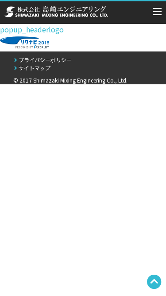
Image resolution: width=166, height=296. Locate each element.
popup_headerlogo (32, 29)
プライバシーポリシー (45, 59)
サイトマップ (34, 67)
